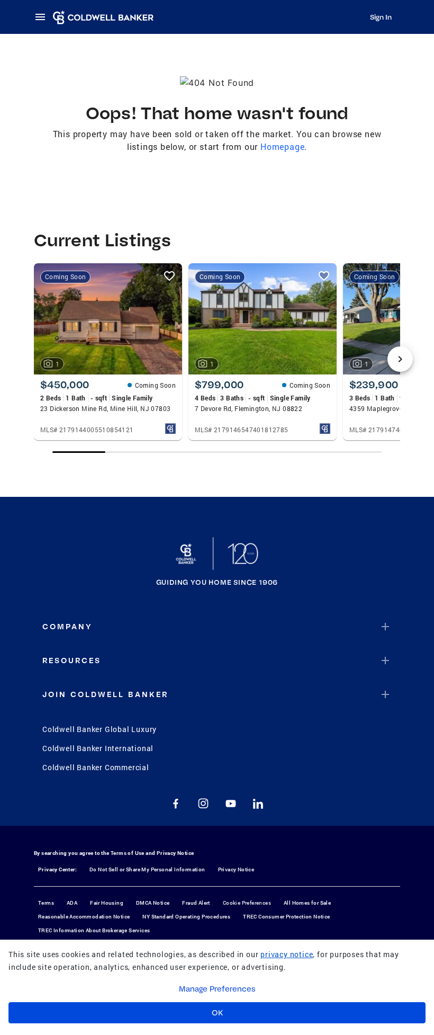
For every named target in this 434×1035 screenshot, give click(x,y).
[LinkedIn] (258, 803)
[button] (217, 626)
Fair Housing (106, 902)
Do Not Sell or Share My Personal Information (147, 869)
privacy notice (286, 954)
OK (217, 1013)
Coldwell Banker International (97, 748)
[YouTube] (230, 803)
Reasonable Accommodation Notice (84, 916)
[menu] (43, 17)
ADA (72, 902)
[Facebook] (175, 803)
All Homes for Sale (307, 902)
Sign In (381, 17)
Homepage (282, 146)
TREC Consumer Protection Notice (286, 916)
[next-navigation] (400, 359)
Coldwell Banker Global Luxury (99, 729)
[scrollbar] (216, 452)
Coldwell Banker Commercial (95, 767)
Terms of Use (127, 853)
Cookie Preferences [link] (247, 902)
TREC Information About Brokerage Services (94, 930)
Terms (46, 902)
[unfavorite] (169, 276)
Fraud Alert (196, 902)
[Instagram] (203, 803)
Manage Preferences (217, 989)
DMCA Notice (152, 902)
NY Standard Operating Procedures (186, 916)
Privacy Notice (175, 853)
